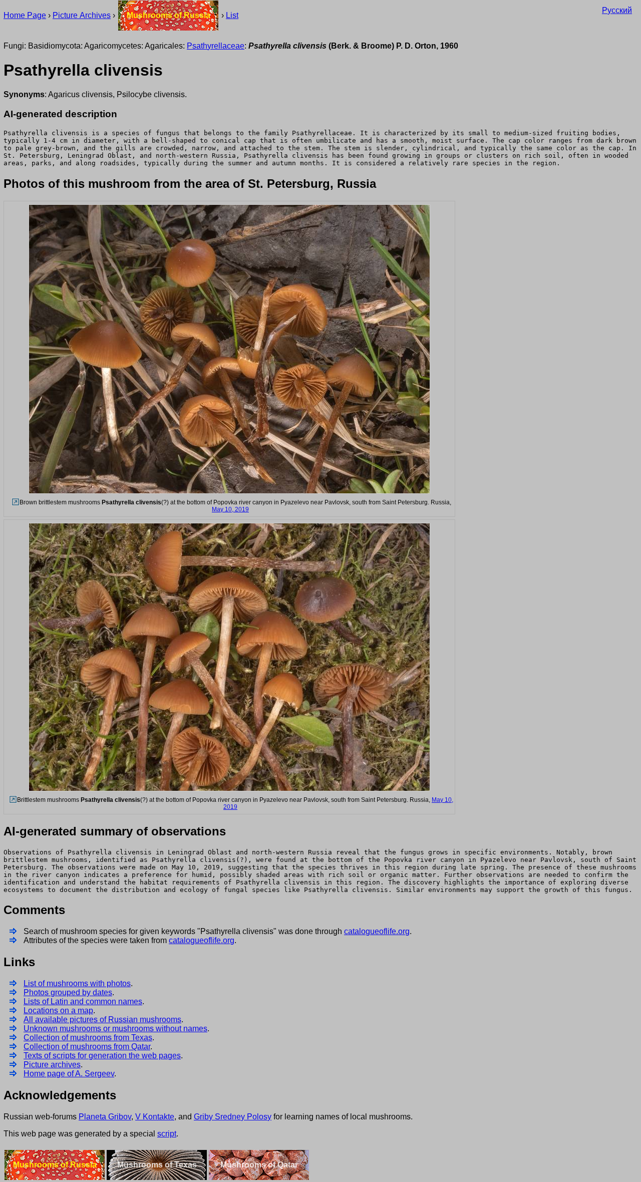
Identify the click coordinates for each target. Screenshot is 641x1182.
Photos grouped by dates (68, 992)
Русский (617, 10)
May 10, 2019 (230, 509)
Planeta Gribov (105, 1116)
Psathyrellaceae (215, 46)
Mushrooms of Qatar (259, 1164)
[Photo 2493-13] (12, 799)
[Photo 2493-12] (15, 502)
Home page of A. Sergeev (69, 1073)
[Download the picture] (229, 492)
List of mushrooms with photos (77, 983)
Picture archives (52, 1064)
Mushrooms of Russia (168, 15)
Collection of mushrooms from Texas (88, 1037)
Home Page (25, 15)
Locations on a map (58, 1010)
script (166, 1133)
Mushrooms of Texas (157, 1164)
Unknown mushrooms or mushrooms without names (115, 1028)
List (232, 15)
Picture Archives (82, 15)
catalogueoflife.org (377, 931)
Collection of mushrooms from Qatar (87, 1046)
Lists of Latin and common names (83, 1001)
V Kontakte (154, 1116)
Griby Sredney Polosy (232, 1116)
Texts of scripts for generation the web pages (102, 1055)
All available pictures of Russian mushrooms (102, 1019)
